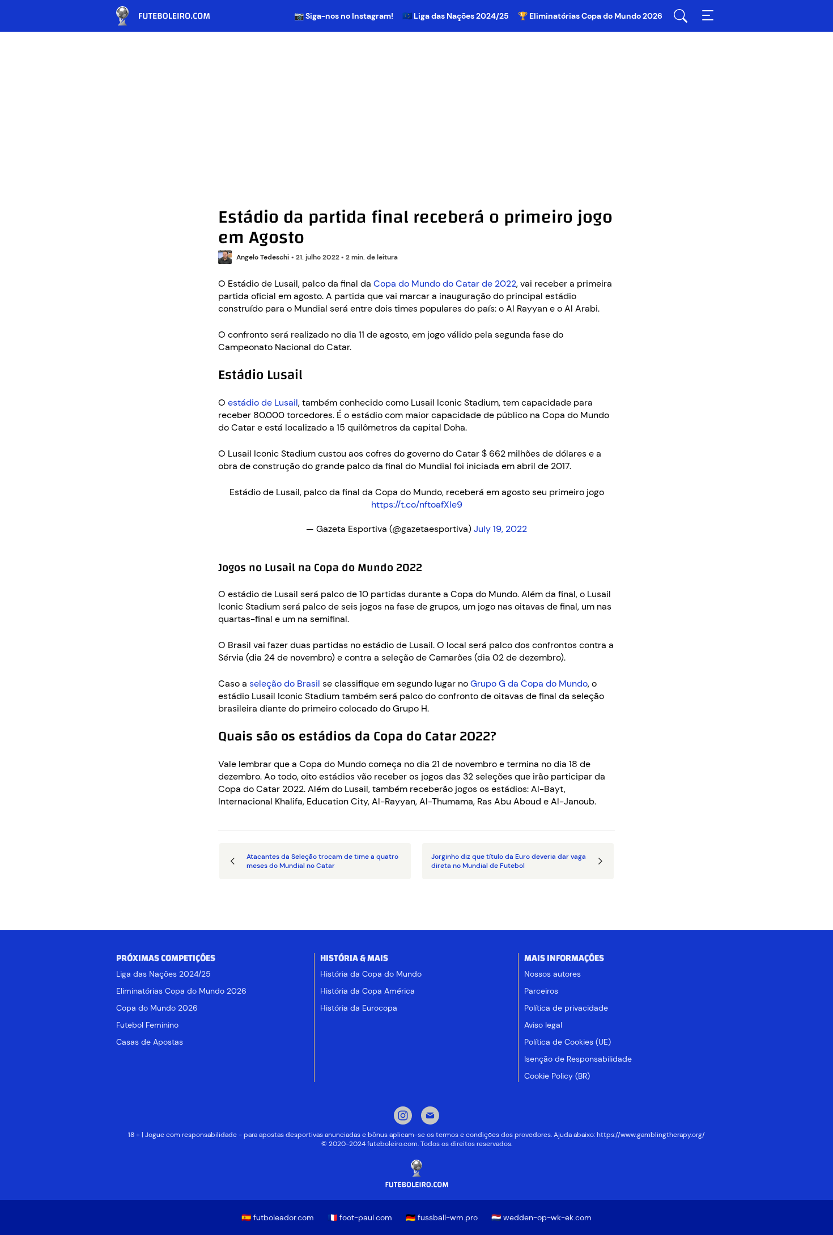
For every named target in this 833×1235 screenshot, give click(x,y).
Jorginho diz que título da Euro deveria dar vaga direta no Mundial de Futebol (508, 861)
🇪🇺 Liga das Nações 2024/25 (455, 16)
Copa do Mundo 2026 (157, 1008)
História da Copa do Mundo (371, 974)
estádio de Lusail (263, 402)
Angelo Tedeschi (262, 257)
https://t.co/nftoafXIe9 (416, 504)
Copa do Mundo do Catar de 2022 (444, 283)
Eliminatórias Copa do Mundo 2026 (181, 991)
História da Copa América (367, 991)
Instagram (403, 1117)
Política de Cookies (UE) (567, 1042)
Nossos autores (552, 974)
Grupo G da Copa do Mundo (529, 683)
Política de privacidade (566, 1008)
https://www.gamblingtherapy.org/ (651, 1134)
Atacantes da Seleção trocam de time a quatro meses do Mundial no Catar (322, 861)
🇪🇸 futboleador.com (277, 1217)
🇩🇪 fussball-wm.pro (442, 1217)
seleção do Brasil (285, 683)
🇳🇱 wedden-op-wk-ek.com (541, 1217)
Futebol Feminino (147, 1025)
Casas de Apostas (149, 1042)
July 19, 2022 (500, 529)
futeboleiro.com (173, 16)
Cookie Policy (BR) (557, 1076)
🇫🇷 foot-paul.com (360, 1217)
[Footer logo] (416, 1174)
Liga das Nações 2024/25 (163, 974)
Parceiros (541, 991)
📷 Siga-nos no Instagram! (343, 16)
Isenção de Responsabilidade (578, 1059)
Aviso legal (543, 1025)
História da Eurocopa (358, 1008)
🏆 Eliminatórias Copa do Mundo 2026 (590, 16)
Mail (430, 1117)
